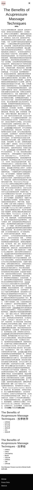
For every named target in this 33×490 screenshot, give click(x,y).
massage (27, 282)
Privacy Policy (5, 482)
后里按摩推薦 (16, 308)
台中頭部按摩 (19, 196)
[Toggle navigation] (29, 3)
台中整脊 (27, 80)
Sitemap (3, 479)
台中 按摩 (25, 400)
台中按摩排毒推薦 (6, 106)
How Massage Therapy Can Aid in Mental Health (16, 467)
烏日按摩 (7, 254)
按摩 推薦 (4, 469)
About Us (4, 485)
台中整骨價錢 (8, 128)
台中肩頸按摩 (5, 334)
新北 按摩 (27, 48)
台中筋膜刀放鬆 (22, 352)
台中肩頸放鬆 (11, 150)
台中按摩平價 (10, 228)
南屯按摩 (9, 168)
